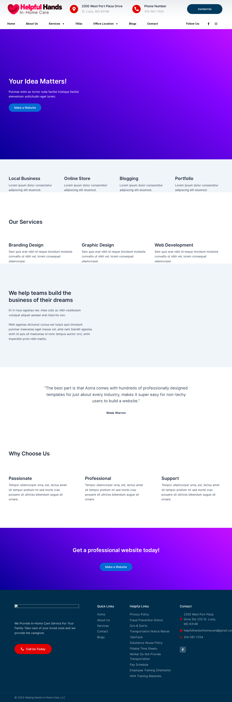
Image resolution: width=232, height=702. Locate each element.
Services (54, 23)
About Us (32, 23)
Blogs (132, 23)
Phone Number (155, 6)
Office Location (103, 23)
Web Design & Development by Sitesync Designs (189, 697)
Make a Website (25, 107)
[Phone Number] (136, 9)
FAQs (79, 23)
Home (11, 23)
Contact (152, 23)
